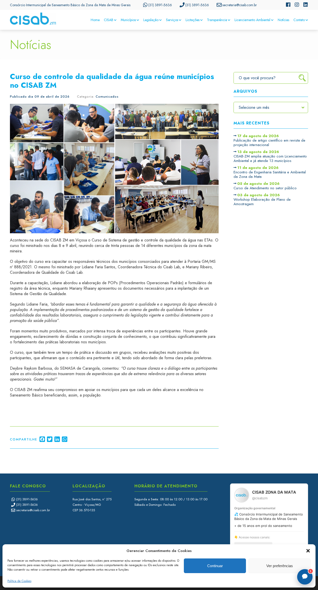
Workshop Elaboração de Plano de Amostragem (262, 200)
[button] (308, 550)
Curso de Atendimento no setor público (265, 186)
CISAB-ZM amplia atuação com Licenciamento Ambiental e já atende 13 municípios (270, 156)
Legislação (151, 19)
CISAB (108, 19)
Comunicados (107, 96)
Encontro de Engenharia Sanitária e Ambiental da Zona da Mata (270, 172)
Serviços (172, 19)
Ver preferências (279, 566)
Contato (299, 19)
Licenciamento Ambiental (252, 19)
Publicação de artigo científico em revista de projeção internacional (269, 141)
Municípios (128, 19)
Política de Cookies (19, 581)
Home (95, 19)
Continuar (215, 566)
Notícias (283, 19)
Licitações (192, 19)
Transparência (217, 19)
